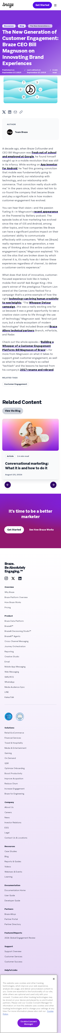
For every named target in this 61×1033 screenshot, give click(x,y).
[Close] (54, 979)
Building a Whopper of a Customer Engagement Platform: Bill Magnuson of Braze (28, 346)
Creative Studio (12, 656)
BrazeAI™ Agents (12, 636)
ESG (7, 827)
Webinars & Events (13, 871)
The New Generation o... (40, 26)
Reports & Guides (13, 861)
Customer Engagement (15, 384)
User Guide (10, 895)
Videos (8, 866)
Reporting (9, 651)
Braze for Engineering (14, 793)
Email (7, 661)
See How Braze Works (41, 529)
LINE (7, 692)
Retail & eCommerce (14, 732)
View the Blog (12, 410)
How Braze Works (13, 602)
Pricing (8, 607)
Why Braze (9, 592)
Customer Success (13, 961)
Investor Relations (13, 822)
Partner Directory (13, 924)
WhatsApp (9, 682)
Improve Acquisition (14, 778)
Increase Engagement (15, 788)
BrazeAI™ (9, 626)
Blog (22, 26)
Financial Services (13, 738)
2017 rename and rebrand (36, 369)
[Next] (53, 485)
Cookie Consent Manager (29, 1022)
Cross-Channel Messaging (16, 641)
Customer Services (13, 956)
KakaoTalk (9, 697)
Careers (8, 812)
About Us (9, 807)
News (7, 817)
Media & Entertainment (15, 748)
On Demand (10, 758)
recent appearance (46, 211)
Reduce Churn (11, 783)
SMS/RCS (9, 677)
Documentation (12, 885)
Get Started (42, 5)
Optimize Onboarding (15, 768)
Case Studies (11, 851)
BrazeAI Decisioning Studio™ (18, 631)
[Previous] (8, 485)
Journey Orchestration (15, 646)
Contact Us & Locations (16, 837)
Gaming (8, 753)
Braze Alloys (10, 914)
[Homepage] (8, 5)
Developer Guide (12, 900)
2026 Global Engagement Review (20, 938)
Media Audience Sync (15, 687)
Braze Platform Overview (16, 597)
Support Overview (13, 951)
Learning (8, 876)
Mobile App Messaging (15, 666)
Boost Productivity (13, 773)
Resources (9, 26)
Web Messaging (12, 671)
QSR (7, 763)
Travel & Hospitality (14, 743)
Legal (7, 832)
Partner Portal (11, 919)
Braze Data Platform (14, 621)
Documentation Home (15, 890)
